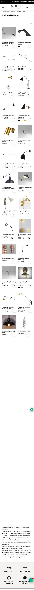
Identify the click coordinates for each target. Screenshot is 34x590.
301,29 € (21, 69)
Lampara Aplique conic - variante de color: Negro (19, 120)
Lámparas (13, 11)
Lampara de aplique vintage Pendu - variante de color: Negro (19, 287)
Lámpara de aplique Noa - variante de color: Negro (19, 46)
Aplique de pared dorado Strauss (24, 235)
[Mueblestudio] (17, 6)
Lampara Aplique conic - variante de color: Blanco (22, 120)
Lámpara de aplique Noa (24, 42)
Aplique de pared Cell (8, 258)
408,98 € (21, 143)
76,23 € (21, 285)
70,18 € (20, 213)
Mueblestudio (6, 11)
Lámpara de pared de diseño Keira (24, 308)
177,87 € (5, 237)
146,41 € (21, 95)
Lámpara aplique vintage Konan (8, 332)
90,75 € (5, 214)
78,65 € (5, 260)
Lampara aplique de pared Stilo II (23, 92)
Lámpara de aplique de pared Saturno (8, 164)
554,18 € (5, 285)
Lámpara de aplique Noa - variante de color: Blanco (22, 46)
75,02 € (5, 94)
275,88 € (21, 311)
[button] (27, 7)
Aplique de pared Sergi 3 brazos (24, 141)
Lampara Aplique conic (24, 115)
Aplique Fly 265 (22, 66)
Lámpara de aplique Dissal (25, 211)
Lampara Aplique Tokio (8, 234)
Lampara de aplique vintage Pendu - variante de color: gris (22, 287)
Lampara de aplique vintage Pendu (23, 282)
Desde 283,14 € (7, 71)
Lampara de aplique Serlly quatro (9, 282)
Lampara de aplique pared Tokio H (23, 259)
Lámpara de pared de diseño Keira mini (8, 308)
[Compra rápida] (30, 45)
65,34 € (21, 238)
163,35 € (5, 45)
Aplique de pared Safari (24, 331)
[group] (17, 2)
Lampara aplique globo (8, 92)
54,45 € (5, 334)
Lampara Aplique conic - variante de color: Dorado (25, 120)
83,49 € (21, 44)
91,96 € (20, 167)
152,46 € (21, 261)
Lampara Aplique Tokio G (8, 115)
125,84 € (21, 191)
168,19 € (5, 311)
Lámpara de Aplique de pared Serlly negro (8, 67)
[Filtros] (31, 23)
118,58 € (21, 333)
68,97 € (5, 191)
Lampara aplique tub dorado (7, 141)
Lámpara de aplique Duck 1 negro (25, 188)
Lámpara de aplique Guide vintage (9, 211)
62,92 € (5, 143)
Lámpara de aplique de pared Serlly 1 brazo (8, 43)
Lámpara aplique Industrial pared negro (8, 188)
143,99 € (5, 167)
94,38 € (21, 118)
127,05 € (5, 118)
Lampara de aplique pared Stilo (23, 164)
